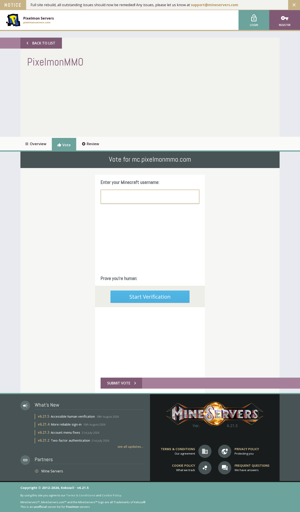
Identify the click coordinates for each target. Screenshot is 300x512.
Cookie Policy (111, 495)
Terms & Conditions (80, 495)
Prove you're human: (119, 278)
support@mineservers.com (214, 4)
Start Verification (150, 296)
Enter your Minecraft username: (130, 182)
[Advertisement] (107, 101)
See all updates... (130, 446)
